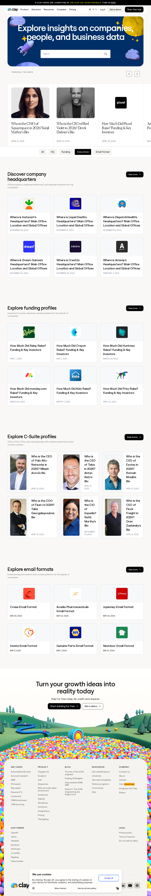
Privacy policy (125, 832)
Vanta (14, 837)
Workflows (43, 803)
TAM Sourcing (17, 804)
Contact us (124, 772)
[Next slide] (137, 74)
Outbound (16, 796)
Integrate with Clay (128, 788)
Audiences (43, 795)
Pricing (41, 815)
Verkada (15, 841)
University (96, 776)
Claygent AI (43, 772)
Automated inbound (21, 772)
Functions (42, 807)
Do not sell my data (128, 841)
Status (122, 792)
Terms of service (127, 837)
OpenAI (14, 832)
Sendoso (15, 845)
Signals (41, 799)
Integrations (44, 811)
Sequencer (43, 784)
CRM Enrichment (19, 800)
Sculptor (42, 776)
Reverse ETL (17, 792)
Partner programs (100, 784)
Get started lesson (101, 772)
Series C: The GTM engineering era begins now (73, 792)
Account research (19, 776)
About (122, 776)
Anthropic (15, 849)
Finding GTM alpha (74, 778)
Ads (40, 780)
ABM (13, 780)
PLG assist (16, 784)
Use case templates (101, 780)
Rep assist (16, 788)
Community (97, 788)
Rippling (15, 857)
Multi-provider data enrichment (47, 789)
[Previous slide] (129, 74)
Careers (123, 780)
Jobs (121, 784)
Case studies (17, 861)
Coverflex (15, 853)
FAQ (94, 792)
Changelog (43, 819)
